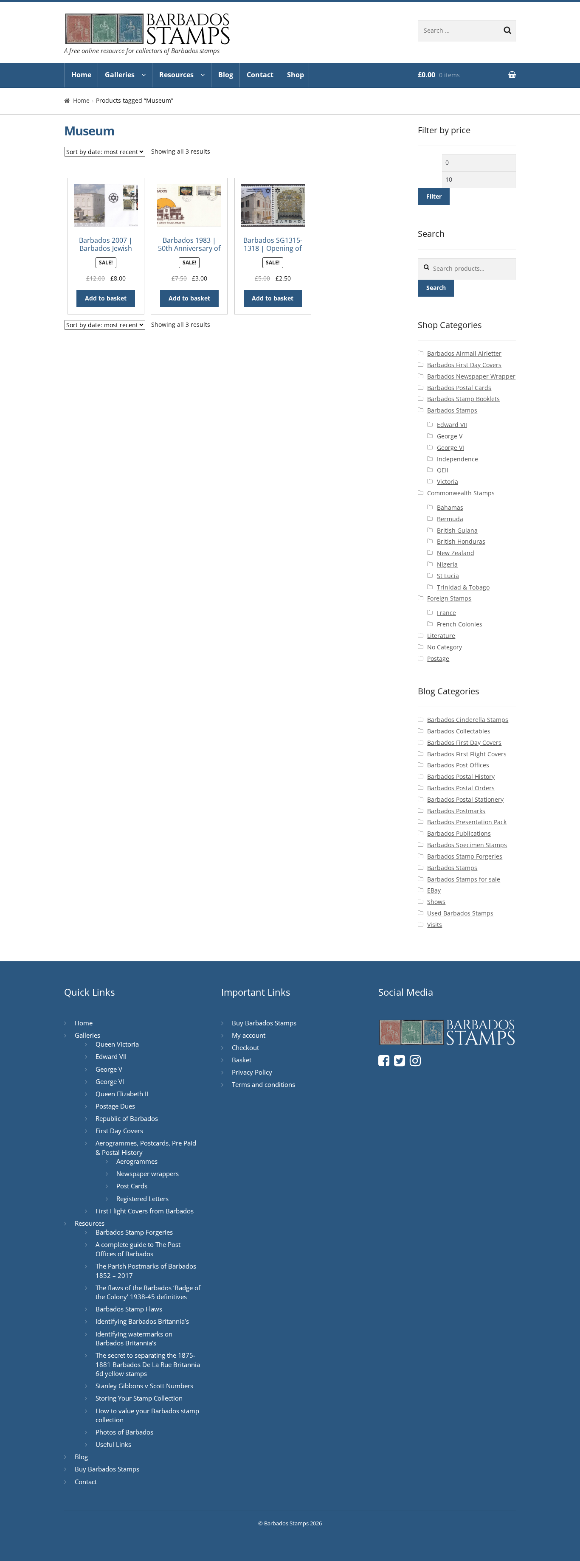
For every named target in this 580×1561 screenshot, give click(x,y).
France (446, 613)
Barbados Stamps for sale (463, 879)
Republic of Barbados (127, 1118)
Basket (241, 1060)
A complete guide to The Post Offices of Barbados (138, 1249)
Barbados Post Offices (458, 765)
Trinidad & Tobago (463, 587)
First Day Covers (119, 1130)
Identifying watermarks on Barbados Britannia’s (134, 1339)
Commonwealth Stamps (461, 493)
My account (248, 1035)
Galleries (120, 74)
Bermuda (450, 519)
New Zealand (455, 553)
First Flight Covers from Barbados (145, 1211)
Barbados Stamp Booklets (463, 399)
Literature (441, 636)
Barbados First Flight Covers (467, 754)
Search (436, 288)
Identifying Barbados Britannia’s (142, 1321)
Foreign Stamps (449, 598)
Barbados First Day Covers (464, 365)
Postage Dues (115, 1106)
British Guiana (457, 530)
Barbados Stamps (452, 410)
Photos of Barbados (124, 1432)
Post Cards (131, 1186)
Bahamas (450, 507)
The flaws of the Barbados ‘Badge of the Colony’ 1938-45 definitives (148, 1292)
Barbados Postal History (461, 776)
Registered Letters (142, 1198)
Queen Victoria (117, 1044)
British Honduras (461, 541)
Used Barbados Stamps (460, 913)
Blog (225, 74)
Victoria (447, 481)
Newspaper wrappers (147, 1173)
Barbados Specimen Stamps (467, 845)
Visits (434, 925)
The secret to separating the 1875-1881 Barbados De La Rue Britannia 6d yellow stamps (148, 1364)
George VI (450, 448)
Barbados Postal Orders (461, 788)
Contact (260, 74)
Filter (434, 196)
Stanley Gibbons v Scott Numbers (144, 1385)
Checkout (245, 1047)
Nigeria (447, 564)
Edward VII (452, 425)
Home (81, 74)
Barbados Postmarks (456, 811)
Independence (457, 459)
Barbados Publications (459, 833)
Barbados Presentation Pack (467, 822)
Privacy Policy (252, 1072)
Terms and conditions (263, 1084)
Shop (295, 74)
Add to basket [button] (106, 298)
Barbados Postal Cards (459, 388)
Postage (438, 658)
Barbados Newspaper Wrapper (471, 376)
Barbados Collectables (458, 731)
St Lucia (448, 576)
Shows (436, 902)
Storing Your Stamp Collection (139, 1398)
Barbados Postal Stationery (465, 799)
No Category (444, 647)
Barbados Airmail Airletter (464, 353)
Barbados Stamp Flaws (129, 1309)
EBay (434, 890)
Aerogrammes (137, 1161)
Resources (176, 74)
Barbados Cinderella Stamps (467, 720)
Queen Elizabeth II (122, 1093)
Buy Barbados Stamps (107, 1469)
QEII (442, 470)
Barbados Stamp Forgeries (464, 856)
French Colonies (459, 624)
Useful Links (113, 1444)
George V (449, 436)
